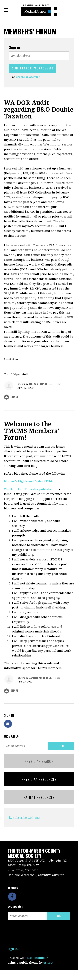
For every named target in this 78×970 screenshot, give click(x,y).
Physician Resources (39, 779)
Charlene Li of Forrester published (29, 489)
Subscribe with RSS (26, 818)
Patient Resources (39, 797)
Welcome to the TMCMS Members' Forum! (31, 431)
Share (15, 397)
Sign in (13, 949)
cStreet (48, 962)
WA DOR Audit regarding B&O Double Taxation (38, 109)
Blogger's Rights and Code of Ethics (29, 481)
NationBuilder (37, 958)
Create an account (28, 76)
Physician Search (39, 761)
